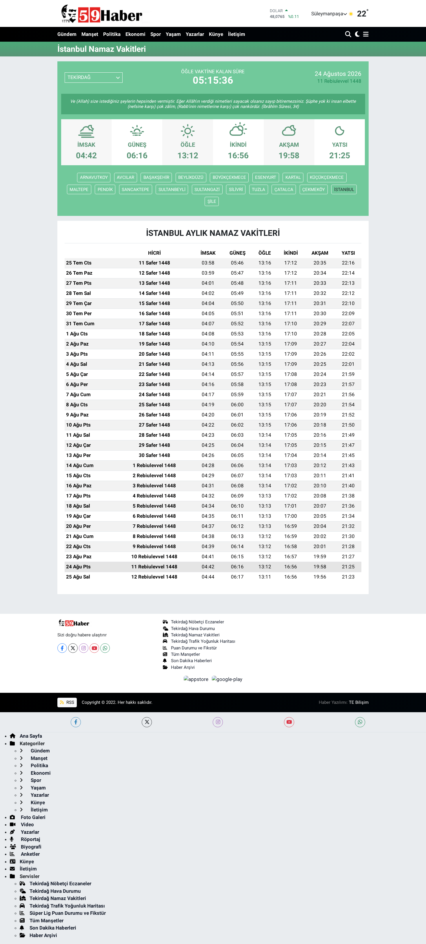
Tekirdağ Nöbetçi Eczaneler (197, 622)
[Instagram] (83, 648)
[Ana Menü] (365, 34)
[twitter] (147, 722)
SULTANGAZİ (207, 189)
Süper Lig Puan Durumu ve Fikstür (68, 913)
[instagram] (218, 722)
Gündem (67, 34)
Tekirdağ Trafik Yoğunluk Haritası (203, 641)
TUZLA (258, 189)
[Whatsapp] (105, 648)
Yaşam (173, 34)
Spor (155, 34)
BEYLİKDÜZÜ (190, 177)
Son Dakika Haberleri (191, 660)
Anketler (30, 854)
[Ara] (348, 34)
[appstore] (197, 679)
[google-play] (227, 679)
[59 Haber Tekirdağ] (115, 13)
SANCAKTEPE (135, 189)
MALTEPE (79, 189)
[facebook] (76, 722)
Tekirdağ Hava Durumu (193, 628)
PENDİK (105, 189)
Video (27, 824)
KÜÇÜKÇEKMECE (327, 177)
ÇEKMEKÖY (313, 189)
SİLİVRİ (236, 189)
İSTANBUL (344, 189)
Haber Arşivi (183, 667)
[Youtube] (94, 648)
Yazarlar (195, 34)
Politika (112, 34)
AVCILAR (125, 177)
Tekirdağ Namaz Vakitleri (195, 635)
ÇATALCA (283, 189)
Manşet (89, 34)
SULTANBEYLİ (172, 189)
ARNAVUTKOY (94, 177)
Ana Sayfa (31, 736)
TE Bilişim (359, 702)
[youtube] (289, 722)
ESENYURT (265, 177)
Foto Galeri (32, 817)
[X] (73, 648)
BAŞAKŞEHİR (156, 177)
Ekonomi (135, 34)
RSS (69, 702)
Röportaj (30, 839)
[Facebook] (62, 648)
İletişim (236, 34)
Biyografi (30, 847)
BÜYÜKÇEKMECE (229, 177)
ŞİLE (211, 201)
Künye (216, 34)
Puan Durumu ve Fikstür (194, 648)
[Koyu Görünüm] (356, 34)
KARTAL (293, 177)
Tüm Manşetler (185, 654)
